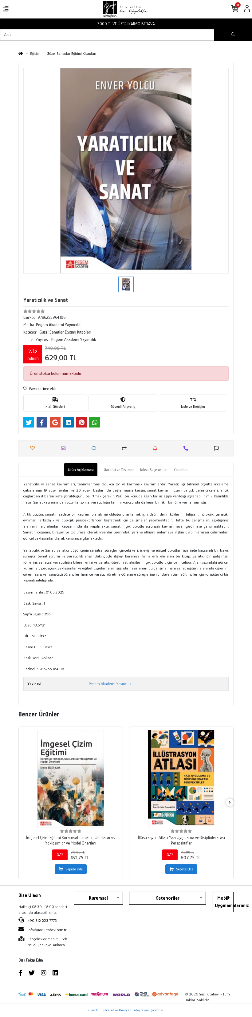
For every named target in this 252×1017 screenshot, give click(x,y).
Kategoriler (167, 898)
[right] (230, 802)
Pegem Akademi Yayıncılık (110, 683)
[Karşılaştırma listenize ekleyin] (125, 448)
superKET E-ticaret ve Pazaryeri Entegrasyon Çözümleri (126, 1010)
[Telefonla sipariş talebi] (187, 448)
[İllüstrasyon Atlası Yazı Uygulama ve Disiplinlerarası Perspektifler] (181, 779)
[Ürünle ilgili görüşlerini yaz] (95, 448)
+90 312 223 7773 (42, 920)
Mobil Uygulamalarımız (224, 901)
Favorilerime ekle (42, 388)
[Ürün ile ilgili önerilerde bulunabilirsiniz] (218, 448)
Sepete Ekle (74, 869)
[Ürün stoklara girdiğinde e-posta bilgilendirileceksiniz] (157, 448)
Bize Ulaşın (29, 895)
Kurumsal (98, 898)
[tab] (80, 469)
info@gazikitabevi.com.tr (47, 929)
